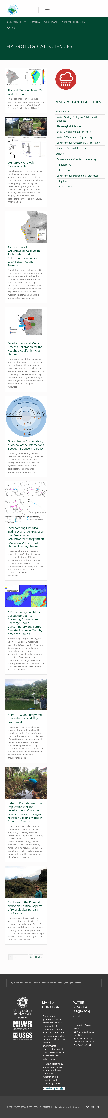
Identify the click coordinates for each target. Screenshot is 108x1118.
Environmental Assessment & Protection (78, 142)
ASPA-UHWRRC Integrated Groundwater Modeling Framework (25, 718)
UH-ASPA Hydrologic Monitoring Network (21, 164)
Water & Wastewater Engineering (74, 137)
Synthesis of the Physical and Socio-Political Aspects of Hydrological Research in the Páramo (25, 907)
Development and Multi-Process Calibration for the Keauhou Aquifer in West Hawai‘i (25, 348)
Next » (38, 956)
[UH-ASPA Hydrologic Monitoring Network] (26, 137)
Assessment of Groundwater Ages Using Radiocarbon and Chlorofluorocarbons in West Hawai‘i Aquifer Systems (24, 256)
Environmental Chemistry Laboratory (76, 159)
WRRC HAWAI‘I (51, 22)
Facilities (59, 153)
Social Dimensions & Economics (74, 131)
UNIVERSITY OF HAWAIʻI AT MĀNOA (23, 22)
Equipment (65, 164)
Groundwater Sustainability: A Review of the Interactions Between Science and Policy (26, 444)
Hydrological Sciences (69, 126)
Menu (48, 9)
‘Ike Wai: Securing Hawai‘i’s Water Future (25, 92)
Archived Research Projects (71, 148)
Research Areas (63, 111)
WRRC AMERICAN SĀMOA (74, 22)
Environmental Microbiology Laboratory (78, 175)
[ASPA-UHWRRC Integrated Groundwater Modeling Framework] (26, 694)
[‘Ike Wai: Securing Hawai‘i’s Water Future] (26, 76)
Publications (65, 170)
